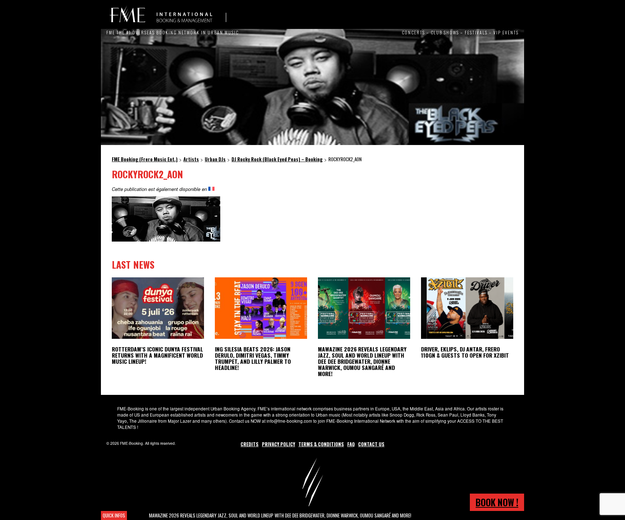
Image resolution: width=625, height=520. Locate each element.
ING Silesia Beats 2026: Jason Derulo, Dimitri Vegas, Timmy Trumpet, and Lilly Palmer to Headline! (253, 358)
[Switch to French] (211, 189)
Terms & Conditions (321, 444)
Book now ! (497, 502)
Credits (250, 444)
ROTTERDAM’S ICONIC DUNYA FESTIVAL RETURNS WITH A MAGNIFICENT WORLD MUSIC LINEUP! (157, 355)
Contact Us (371, 444)
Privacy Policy (278, 444)
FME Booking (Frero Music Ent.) (167, 14)
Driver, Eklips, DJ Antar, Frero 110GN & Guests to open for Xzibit (465, 352)
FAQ (351, 444)
